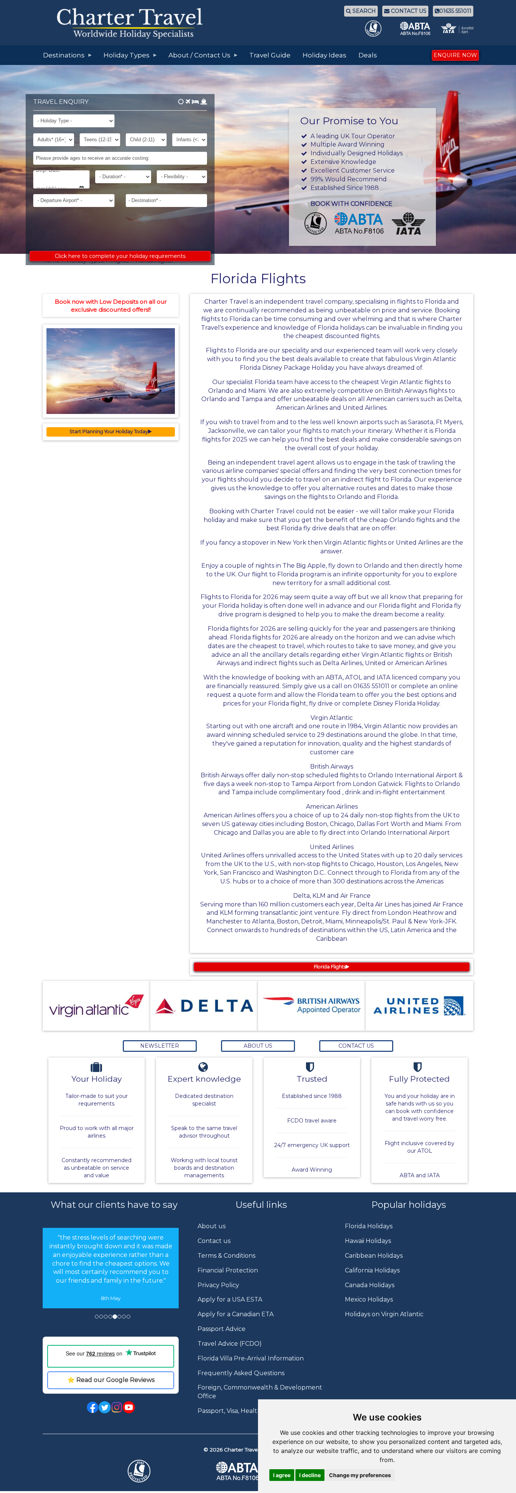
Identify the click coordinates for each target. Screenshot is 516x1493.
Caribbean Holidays (374, 1255)
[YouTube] (129, 1406)
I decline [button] (310, 1475)
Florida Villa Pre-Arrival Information (251, 1358)
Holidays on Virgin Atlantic (384, 1314)
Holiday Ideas (324, 55)
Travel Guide (269, 55)
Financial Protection (228, 1270)
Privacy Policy (218, 1285)
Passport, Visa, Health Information (248, 1410)
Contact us (214, 1240)
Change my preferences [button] (360, 1475)
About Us (258, 1045)
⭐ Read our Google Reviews (110, 1379)
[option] (111, 1279)
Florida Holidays (368, 1226)
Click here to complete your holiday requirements (120, 256)
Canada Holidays (369, 1285)
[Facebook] (93, 1406)
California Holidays (372, 1270)
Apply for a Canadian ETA (235, 1314)
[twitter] (105, 1406)
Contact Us (356, 1045)
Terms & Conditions (226, 1255)
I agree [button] (281, 1475)
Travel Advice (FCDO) (230, 1343)
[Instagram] (117, 1406)
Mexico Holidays (369, 1299)
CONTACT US (407, 11)
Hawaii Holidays (368, 1240)
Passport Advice (222, 1328)
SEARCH (363, 11)
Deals (367, 55)
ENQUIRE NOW (455, 55)
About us (212, 1226)
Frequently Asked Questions (241, 1373)
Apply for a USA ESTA (230, 1299)
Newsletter (159, 1045)
